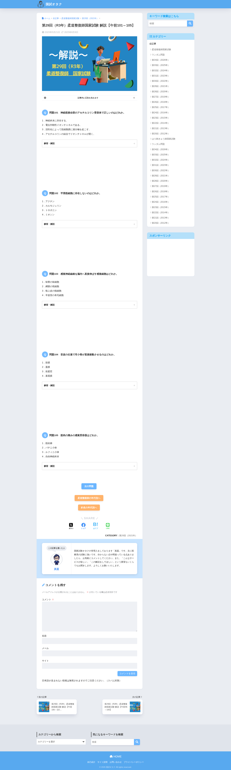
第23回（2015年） (161, 118)
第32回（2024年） (161, 70)
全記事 (152, 43)
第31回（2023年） (161, 76)
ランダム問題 (158, 55)
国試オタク (53, 4)
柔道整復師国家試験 (161, 49)
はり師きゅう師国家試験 (163, 139)
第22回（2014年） (161, 123)
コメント (48, 599)
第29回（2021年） (128, 535)
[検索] (190, 23)
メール (45, 648)
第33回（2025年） (161, 65)
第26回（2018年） (161, 102)
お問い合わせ (116, 762)
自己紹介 (91, 762)
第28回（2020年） (161, 91)
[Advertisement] (170, 257)
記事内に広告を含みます (88, 98)
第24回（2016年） (161, 112)
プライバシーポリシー (134, 762)
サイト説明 (102, 762)
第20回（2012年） (161, 133)
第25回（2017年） (161, 107)
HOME (117, 756)
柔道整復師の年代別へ (89, 498)
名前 (44, 636)
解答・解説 (49, 143)
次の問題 (89, 486)
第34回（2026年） (161, 60)
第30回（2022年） (161, 81)
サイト (45, 661)
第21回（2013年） (161, 128)
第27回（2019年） (161, 97)
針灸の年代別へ (89, 507)
